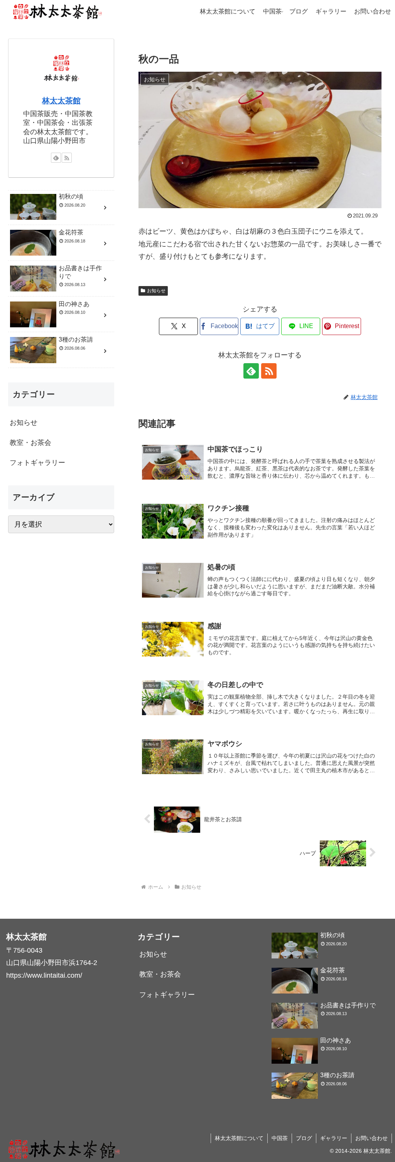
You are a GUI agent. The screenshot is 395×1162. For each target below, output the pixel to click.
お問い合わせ (371, 1138)
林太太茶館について (239, 1138)
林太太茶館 (61, 100)
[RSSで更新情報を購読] (269, 371)
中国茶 (280, 1138)
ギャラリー (333, 1138)
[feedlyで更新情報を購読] (251, 371)
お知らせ (156, 290)
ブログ (304, 1138)
